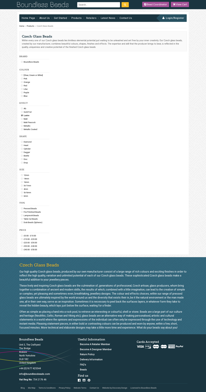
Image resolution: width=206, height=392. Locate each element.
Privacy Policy (64, 388)
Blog (23, 388)
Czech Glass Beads (45, 26)
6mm (26, 196)
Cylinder (27, 149)
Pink (25, 79)
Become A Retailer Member (95, 344)
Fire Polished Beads (32, 212)
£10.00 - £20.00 (30, 239)
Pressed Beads (30, 208)
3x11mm (27, 185)
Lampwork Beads (31, 215)
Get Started (60, 18)
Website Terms (80, 388)
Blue (25, 96)
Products (76, 18)
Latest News (108, 18)
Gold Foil (28, 112)
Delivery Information (91, 359)
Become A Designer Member (96, 349)
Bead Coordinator (156, 4)
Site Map (31, 388)
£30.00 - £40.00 (30, 246)
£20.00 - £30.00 (30, 242)
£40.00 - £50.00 (30, 249)
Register (179, 18)
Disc (25, 159)
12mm (26, 175)
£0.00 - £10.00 (30, 236)
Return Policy (87, 354)
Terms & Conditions (47, 388)
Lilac (26, 89)
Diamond (28, 142)
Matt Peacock (29, 122)
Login (169, 18)
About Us (44, 18)
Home (21, 26)
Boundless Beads (31, 62)
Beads (83, 369)
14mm (26, 179)
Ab (25, 108)
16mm (26, 182)
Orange (27, 82)
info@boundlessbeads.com (34, 374)
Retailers (91, 18)
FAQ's (83, 364)
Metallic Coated (30, 129)
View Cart (181, 4)
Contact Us (126, 18)
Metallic (27, 126)
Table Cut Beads (31, 219)
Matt (26, 119)
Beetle (26, 156)
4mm (26, 189)
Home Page (28, 18)
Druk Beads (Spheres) (33, 222)
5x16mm (27, 192)
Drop (26, 163)
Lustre (26, 115)
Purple (26, 92)
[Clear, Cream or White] (33, 75)
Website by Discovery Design (114, 388)
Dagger (27, 152)
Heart (26, 145)
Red (25, 85)
